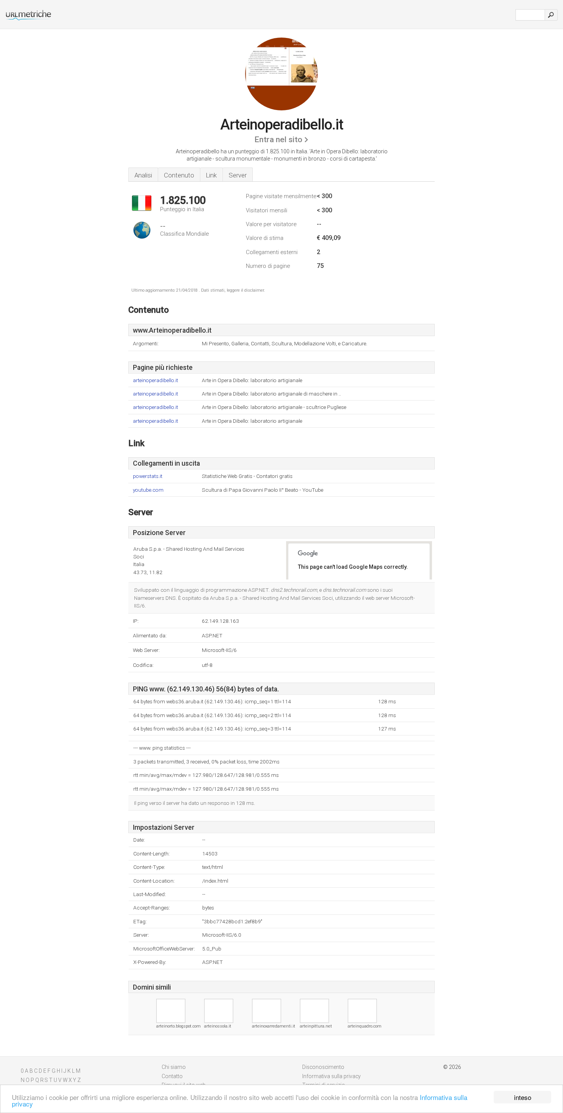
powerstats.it (147, 476)
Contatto (172, 1076)
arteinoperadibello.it (155, 380)
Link (211, 175)
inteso (522, 1097)
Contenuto (179, 175)
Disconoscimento (323, 1067)
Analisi (143, 175)
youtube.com (148, 490)
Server (238, 175)
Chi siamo (174, 1067)
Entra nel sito (278, 139)
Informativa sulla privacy (331, 1076)
